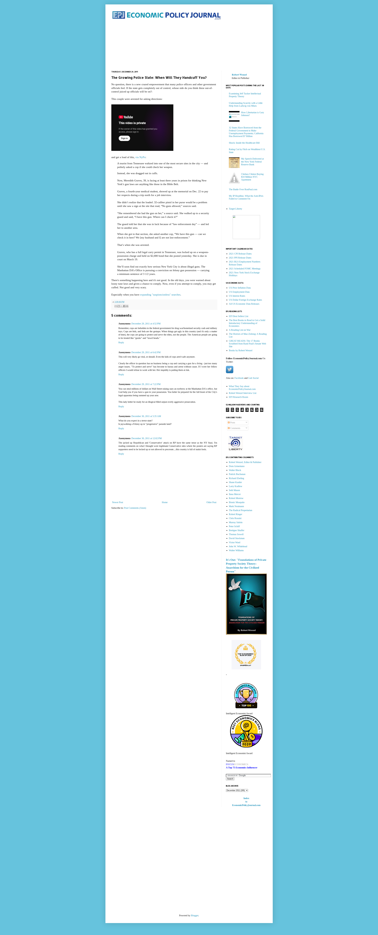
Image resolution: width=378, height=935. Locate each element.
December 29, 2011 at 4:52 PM (146, 323)
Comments (235, 428)
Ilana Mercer (235, 494)
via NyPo (140, 157)
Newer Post (117, 502)
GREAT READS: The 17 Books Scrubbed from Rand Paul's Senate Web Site (247, 344)
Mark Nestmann (236, 506)
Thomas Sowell (236, 534)
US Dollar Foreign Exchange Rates (245, 300)
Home (165, 502)
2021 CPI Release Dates (240, 253)
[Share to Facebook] (124, 306)
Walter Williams (236, 550)
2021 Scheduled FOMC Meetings (244, 268)
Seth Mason (234, 490)
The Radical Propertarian (240, 510)
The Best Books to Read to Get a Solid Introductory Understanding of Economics (247, 323)
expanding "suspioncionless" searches (159, 294)
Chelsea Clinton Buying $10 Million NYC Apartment (252, 177)
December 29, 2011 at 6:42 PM (146, 352)
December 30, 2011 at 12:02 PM (146, 438)
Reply (121, 342)
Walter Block (235, 470)
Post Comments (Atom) (135, 508)
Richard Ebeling (236, 478)
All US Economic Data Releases (244, 304)
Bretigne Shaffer (236, 530)
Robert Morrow (236, 498)
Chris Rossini (235, 518)
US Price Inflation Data (240, 288)
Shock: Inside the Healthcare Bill (244, 143)
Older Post (211, 502)
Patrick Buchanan (237, 474)
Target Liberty (235, 208)
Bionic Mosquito (237, 502)
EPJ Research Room (238, 397)
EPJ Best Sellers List (238, 316)
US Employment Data (239, 292)
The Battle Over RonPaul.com (243, 189)
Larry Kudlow (235, 486)
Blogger (194, 915)
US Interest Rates (237, 296)
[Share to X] (121, 306)
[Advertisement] (189, 45)
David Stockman (237, 538)
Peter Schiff (234, 526)
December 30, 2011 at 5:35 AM (146, 416)
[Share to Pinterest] (127, 306)
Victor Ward (234, 542)
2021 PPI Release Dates (240, 257)
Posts (232, 422)
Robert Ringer (235, 514)
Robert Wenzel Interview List (242, 393)
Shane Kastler (235, 482)
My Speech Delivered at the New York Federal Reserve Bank (252, 161)
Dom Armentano (237, 466)
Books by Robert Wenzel (240, 350)
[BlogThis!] (118, 306)
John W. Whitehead (238, 546)
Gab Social (253, 378)
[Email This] (115, 306)
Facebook (239, 378)
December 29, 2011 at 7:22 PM (146, 384)
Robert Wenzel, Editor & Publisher (245, 462)
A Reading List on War (239, 330)
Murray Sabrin (235, 522)
